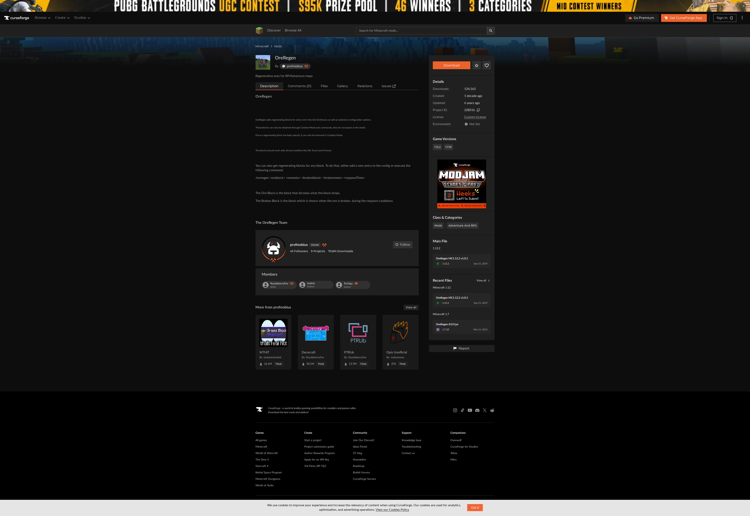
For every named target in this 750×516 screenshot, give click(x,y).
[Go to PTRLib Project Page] (358, 342)
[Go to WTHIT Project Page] (273, 342)
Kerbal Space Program (268, 472)
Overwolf (456, 440)
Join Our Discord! (363, 440)
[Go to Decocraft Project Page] (316, 342)
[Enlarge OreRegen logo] (262, 62)
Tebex (453, 453)
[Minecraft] (259, 31)
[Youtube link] (470, 410)
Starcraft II (261, 466)
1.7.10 (448, 147)
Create (60, 18)
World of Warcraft (266, 453)
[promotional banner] (375, 6)
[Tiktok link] (462, 410)
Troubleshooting (411, 446)
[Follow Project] (487, 65)
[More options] (742, 18)
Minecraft (262, 46)
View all (481, 280)
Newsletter (359, 459)
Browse (40, 18)
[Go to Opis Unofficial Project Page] (401, 342)
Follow (405, 244)
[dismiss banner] (743, 6)
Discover (274, 30)
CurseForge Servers (364, 479)
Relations (364, 86)
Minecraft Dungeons (267, 479)
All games (261, 440)
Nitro (453, 459)
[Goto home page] (17, 18)
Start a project (312, 440)
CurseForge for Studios (464, 446)
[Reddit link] (492, 410)
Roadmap (358, 466)
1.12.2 (437, 147)
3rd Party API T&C (315, 466)
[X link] (484, 410)
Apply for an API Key (316, 459)
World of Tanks (264, 485)
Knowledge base (411, 440)
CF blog (357, 453)
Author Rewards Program (319, 453)
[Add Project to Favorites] (476, 65)
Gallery (342, 86)
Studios (80, 18)
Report (464, 348)
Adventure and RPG (462, 225)
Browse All (293, 30)
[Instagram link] (455, 410)
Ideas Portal (360, 446)
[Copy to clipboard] (478, 110)
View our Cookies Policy (392, 509)
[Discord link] (477, 410)
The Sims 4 (262, 459)
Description (269, 86)
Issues (386, 86)
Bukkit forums (361, 472)
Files (324, 86)
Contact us (408, 453)
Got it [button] (475, 507)
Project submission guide (319, 446)
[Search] (491, 31)
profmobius (299, 245)
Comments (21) (299, 86)
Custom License (475, 117)
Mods (278, 46)
